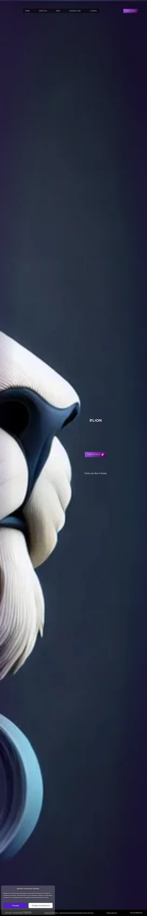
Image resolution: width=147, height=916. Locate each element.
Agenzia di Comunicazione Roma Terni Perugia (76, 913)
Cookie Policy (26, 911)
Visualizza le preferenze (41, 905)
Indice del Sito (111, 913)
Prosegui (15, 905)
